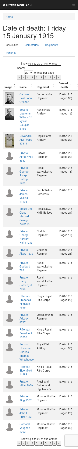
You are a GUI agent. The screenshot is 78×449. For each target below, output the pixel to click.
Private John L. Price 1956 (26, 413)
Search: (21, 68)
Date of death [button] (63, 85)
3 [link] (36, 77)
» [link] (59, 77)
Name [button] (23, 87)
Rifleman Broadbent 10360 (26, 333)
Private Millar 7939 (26, 383)
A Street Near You (17, 4)
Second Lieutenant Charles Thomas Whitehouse (27, 351)
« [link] (19, 77)
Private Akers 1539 (26, 251)
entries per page (44, 72)
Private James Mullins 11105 (24, 195)
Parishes (11, 52)
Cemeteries (32, 45)
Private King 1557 (26, 398)
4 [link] (41, 77)
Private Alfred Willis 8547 (26, 156)
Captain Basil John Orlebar (26, 98)
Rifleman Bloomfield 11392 (26, 370)
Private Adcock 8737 (24, 318)
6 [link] (50, 77)
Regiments (51, 45)
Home (9, 17)
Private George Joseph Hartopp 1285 (24, 175)
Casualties (12, 45)
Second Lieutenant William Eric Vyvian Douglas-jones (26, 119)
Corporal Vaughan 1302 (25, 427)
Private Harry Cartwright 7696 (26, 283)
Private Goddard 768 (25, 266)
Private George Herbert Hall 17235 (26, 236)
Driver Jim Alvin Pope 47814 (26, 139)
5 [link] (46, 77)
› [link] (54, 77)
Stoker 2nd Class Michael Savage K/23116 (26, 216)
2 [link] (32, 77)
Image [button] (8, 87)
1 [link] (27, 77)
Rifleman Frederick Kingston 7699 (25, 301)
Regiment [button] (43, 87)
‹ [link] (23, 77)
